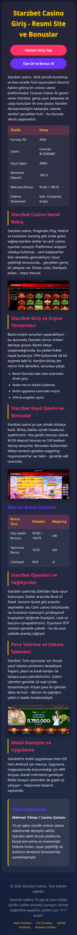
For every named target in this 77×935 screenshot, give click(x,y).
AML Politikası (23, 923)
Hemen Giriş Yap (38, 50)
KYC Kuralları (44, 923)
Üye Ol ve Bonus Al (38, 63)
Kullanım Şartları (45, 927)
